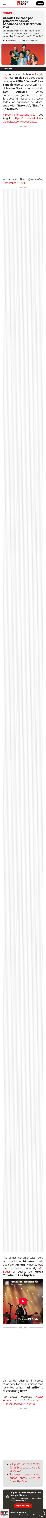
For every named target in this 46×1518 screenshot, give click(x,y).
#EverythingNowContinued (19, 114)
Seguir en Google (23, 1506)
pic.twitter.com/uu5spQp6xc (20, 121)
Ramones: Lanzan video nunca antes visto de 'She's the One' (25, 1478)
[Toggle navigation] (4, 4)
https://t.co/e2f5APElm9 (28, 118)
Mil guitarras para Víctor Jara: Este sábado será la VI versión (25, 1468)
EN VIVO (40, 3)
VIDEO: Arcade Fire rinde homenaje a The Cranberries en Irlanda (23, 1400)
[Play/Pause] (42, 1514)
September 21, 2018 (14, 182)
